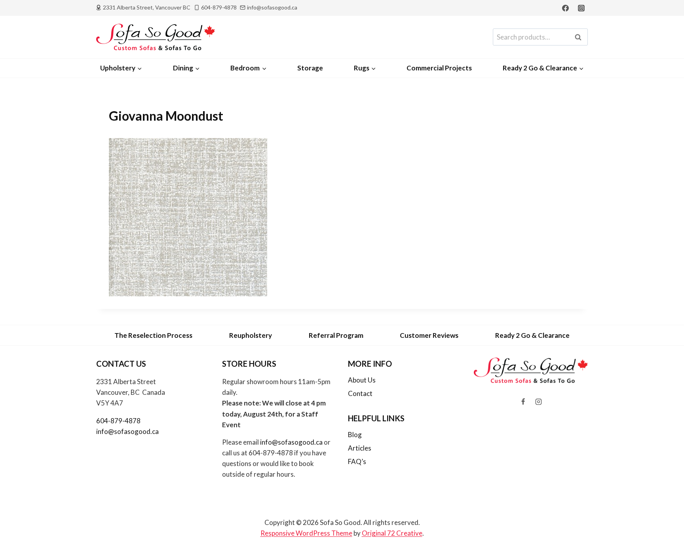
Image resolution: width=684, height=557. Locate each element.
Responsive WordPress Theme (306, 533)
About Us (362, 380)
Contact (360, 393)
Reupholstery (250, 335)
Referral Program (336, 335)
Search (580, 37)
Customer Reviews (429, 335)
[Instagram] (581, 8)
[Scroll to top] (664, 530)
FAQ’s (357, 461)
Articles (359, 448)
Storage (310, 68)
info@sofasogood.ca (127, 431)
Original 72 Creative (392, 533)
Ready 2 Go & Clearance (532, 335)
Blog (355, 434)
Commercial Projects (439, 68)
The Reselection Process (153, 335)
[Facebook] (565, 8)
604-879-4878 (118, 421)
